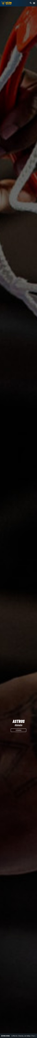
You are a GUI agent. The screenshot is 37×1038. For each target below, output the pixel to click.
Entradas (18, 730)
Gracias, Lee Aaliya (15, 1036)
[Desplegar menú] (34, 3)
